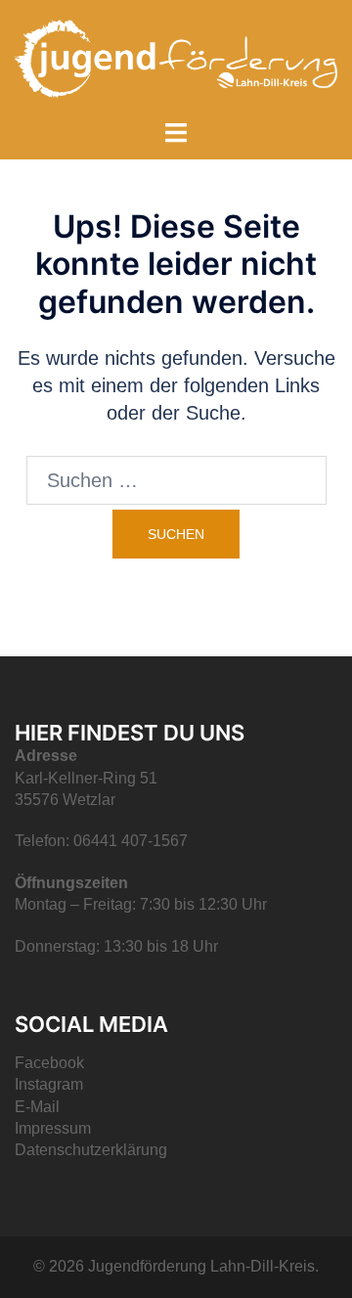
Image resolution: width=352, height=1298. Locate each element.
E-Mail (37, 1106)
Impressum (53, 1128)
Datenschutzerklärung (91, 1149)
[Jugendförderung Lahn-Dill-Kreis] (176, 56)
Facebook (49, 1062)
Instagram (49, 1084)
